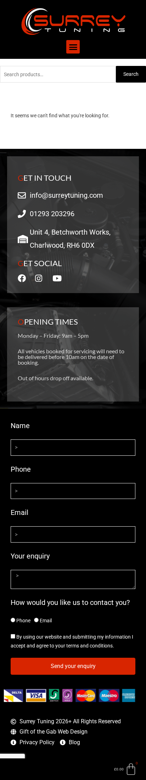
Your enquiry (30, 556)
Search (131, 74)
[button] (73, 47)
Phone (21, 469)
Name (20, 425)
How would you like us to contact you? (70, 602)
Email (19, 512)
